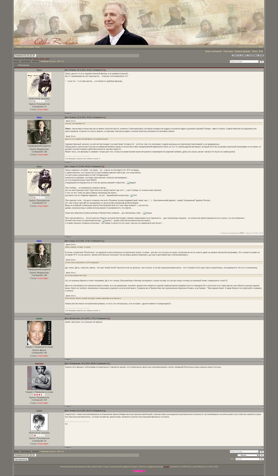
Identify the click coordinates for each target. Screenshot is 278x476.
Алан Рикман (26, 61)
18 (103, 166)
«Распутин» (45, 61)
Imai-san (36, 58)
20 (109, 318)
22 (105, 411)
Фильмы (35, 61)
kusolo (39, 318)
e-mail (166, 467)
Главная (19, 47)
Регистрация (29, 47)
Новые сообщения (213, 51)
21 (109, 363)
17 (105, 117)
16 (105, 70)
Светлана (39, 363)
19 (103, 241)
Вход (37, 47)
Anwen (42, 58)
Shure (39, 70)
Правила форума (242, 51)
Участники (228, 51)
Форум (16, 61)
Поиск (254, 51)
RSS (260, 47)
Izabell (39, 411)
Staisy (47, 58)
